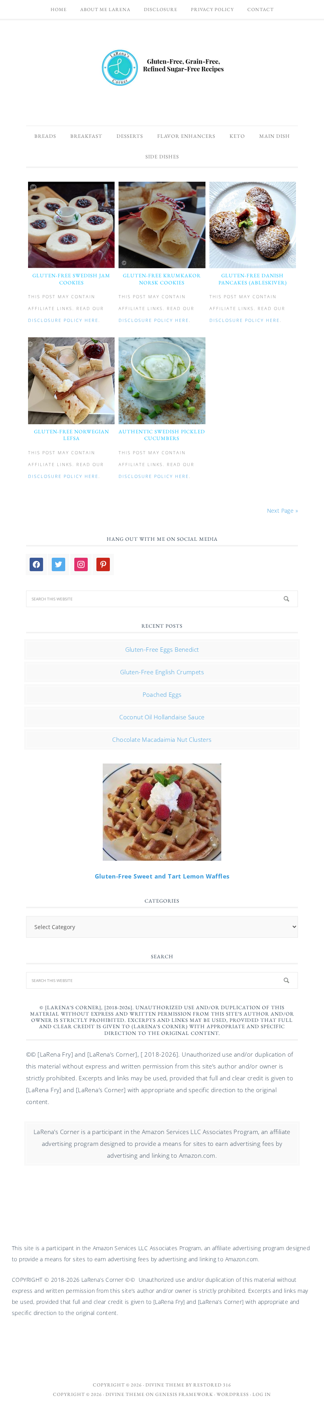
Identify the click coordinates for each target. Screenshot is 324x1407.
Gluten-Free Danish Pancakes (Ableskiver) (253, 279)
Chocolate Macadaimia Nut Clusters (161, 739)
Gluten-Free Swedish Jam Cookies (71, 279)
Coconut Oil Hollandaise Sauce (162, 717)
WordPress (233, 1394)
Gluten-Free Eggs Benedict (162, 649)
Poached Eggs (162, 694)
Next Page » (282, 510)
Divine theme (165, 1385)
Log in (261, 1394)
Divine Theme (125, 1394)
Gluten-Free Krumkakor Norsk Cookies (162, 279)
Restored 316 (212, 1385)
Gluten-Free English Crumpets (162, 672)
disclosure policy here (63, 320)
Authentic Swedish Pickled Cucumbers (162, 435)
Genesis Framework (184, 1394)
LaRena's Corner (162, 69)
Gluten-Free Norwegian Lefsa (71, 435)
